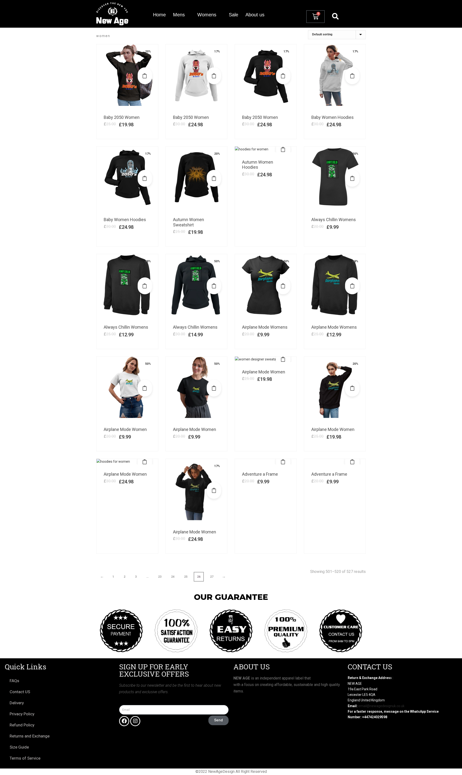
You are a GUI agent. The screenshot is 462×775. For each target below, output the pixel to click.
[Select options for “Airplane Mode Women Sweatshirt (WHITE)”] (283, 359)
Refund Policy (22, 725)
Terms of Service (25, 758)
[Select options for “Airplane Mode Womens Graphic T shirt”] (283, 285)
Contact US (20, 691)
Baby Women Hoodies (332, 117)
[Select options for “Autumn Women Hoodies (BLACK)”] (283, 149)
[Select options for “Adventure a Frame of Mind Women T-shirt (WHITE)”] (283, 461)
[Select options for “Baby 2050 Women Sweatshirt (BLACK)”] (144, 75)
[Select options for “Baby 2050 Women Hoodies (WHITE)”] (214, 75)
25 (185, 576)
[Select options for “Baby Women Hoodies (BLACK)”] (144, 178)
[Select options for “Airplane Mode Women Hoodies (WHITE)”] (144, 461)
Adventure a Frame (260, 474)
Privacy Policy (22, 713)
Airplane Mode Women (125, 429)
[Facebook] (124, 721)
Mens (179, 14)
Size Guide (19, 747)
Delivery (17, 702)
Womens (206, 14)
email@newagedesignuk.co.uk (381, 706)
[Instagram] (135, 721)
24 (172, 576)
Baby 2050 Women (122, 117)
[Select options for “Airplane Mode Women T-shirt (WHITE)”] (144, 388)
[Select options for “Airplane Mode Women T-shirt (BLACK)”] (214, 388)
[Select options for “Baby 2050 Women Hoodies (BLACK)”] (283, 75)
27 (211, 576)
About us (254, 14)
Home (159, 14)
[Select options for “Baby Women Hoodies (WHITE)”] (352, 75)
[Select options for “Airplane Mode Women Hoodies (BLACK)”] (214, 490)
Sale (233, 14)
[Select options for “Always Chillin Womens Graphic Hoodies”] (214, 285)
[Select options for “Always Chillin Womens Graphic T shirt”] (352, 178)
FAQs (14, 680)
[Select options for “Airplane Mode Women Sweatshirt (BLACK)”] (352, 388)
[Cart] (315, 16)
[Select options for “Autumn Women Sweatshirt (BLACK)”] (214, 178)
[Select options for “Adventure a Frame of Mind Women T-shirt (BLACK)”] (352, 461)
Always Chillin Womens (333, 219)
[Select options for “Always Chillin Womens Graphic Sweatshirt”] (144, 285)
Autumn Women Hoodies (257, 165)
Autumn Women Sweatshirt (188, 222)
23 (159, 576)
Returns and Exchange (30, 736)
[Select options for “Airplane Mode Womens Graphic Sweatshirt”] (352, 285)
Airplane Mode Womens (265, 327)
